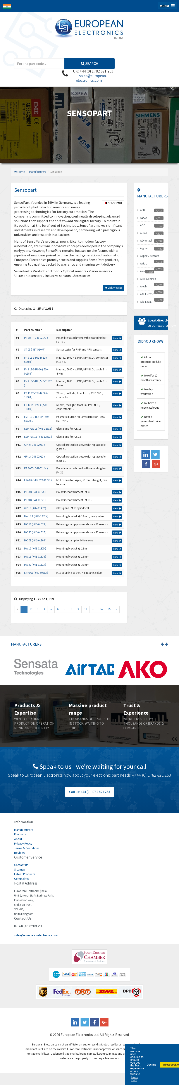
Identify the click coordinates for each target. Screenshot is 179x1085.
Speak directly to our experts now (158, 323)
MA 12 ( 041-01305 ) (35, 548)
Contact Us (21, 865)
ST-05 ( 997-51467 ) (34, 349)
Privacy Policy (23, 843)
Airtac (143, 263)
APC (142, 225)
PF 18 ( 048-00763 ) (35, 500)
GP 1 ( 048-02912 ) (34, 456)
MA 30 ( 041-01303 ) (35, 565)
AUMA (143, 233)
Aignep (144, 248)
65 (109, 609)
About (18, 839)
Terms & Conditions (27, 848)
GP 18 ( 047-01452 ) (35, 508)
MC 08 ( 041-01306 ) (35, 540)
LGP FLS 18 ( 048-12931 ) (38, 437)
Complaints (21, 879)
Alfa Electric (147, 294)
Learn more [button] (134, 1079)
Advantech (146, 240)
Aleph (143, 286)
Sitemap (19, 869)
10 (85, 609)
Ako (142, 271)
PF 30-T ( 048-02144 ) (36, 468)
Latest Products (24, 874)
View (116, 338)
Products (20, 834)
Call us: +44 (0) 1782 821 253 (89, 792)
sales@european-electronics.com (91, 78)
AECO (143, 217)
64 (101, 609)
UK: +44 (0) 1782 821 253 (93, 71)
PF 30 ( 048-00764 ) (35, 492)
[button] (167, 5)
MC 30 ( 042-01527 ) (35, 532)
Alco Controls (148, 279)
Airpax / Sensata (149, 256)
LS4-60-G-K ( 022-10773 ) (38, 480)
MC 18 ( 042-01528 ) (35, 524)
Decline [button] (151, 1064)
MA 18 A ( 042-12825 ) (36, 516)
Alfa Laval (145, 302)
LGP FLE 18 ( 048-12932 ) (38, 428)
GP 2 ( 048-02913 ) (34, 445)
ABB (142, 210)
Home (21, 172)
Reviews (19, 853)
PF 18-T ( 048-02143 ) (36, 338)
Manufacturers (37, 172)
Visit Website (114, 288)
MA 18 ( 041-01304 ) (35, 556)
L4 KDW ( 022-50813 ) (36, 573)
